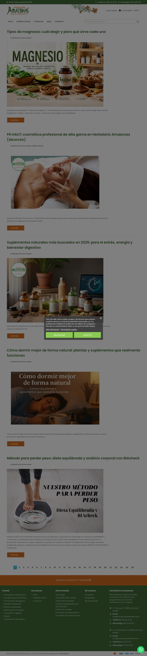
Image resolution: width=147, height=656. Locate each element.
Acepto (87, 335)
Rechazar (59, 335)
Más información (52, 329)
